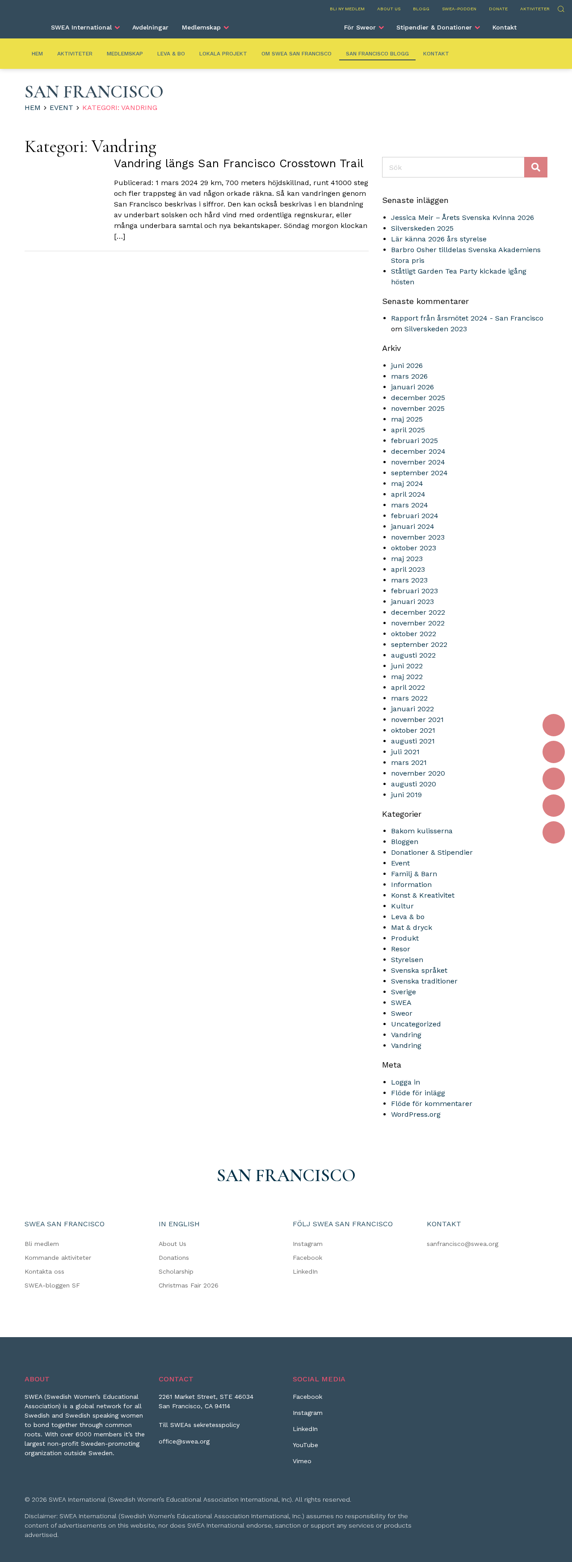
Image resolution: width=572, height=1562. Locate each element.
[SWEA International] (286, 23)
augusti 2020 (413, 784)
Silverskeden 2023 (435, 329)
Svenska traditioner (424, 981)
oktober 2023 (413, 548)
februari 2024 (414, 515)
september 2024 (419, 473)
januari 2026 (412, 387)
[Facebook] (554, 725)
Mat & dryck (411, 927)
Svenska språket (419, 970)
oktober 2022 (413, 633)
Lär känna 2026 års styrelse (439, 239)
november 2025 (418, 408)
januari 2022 (412, 709)
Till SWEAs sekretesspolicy (199, 1424)
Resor (400, 949)
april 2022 (408, 687)
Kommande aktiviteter (58, 1257)
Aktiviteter (535, 8)
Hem (37, 54)
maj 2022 (407, 676)
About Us (172, 1243)
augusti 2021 (413, 741)
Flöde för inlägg (418, 1093)
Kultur (402, 906)
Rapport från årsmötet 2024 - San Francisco (467, 318)
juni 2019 (406, 794)
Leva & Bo (171, 54)
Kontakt (504, 27)
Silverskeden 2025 (422, 228)
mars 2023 (409, 580)
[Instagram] (554, 752)
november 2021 (417, 719)
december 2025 (418, 397)
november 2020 (418, 773)
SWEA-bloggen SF (52, 1285)
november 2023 (418, 537)
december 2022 (418, 612)
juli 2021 (405, 751)
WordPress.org (416, 1114)
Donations (174, 1257)
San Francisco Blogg (377, 54)
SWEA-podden (459, 8)
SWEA (401, 1002)
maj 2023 (407, 558)
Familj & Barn (414, 874)
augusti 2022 (413, 655)
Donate (498, 8)
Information (411, 884)
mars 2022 (409, 698)
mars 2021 (409, 762)
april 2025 (408, 430)
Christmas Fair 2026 (189, 1285)
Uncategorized (416, 1024)
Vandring (406, 1034)
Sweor (401, 1013)
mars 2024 (409, 505)
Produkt (405, 938)
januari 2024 (412, 526)
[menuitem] (85, 27)
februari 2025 (414, 440)
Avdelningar (150, 27)
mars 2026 (409, 376)
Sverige (403, 992)
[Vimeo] (554, 832)
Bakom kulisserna (422, 831)
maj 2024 (407, 483)
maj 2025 (407, 419)
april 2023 (408, 569)
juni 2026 (407, 365)
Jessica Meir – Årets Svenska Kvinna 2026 (462, 217)
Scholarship (176, 1271)
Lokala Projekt (223, 54)
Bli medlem (42, 1243)
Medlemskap (201, 27)
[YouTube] (554, 805)
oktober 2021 (413, 730)
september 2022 (419, 644)
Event (61, 107)
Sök (560, 8)
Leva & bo (408, 916)
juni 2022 (407, 666)
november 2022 (418, 623)
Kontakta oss (44, 1271)
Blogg (421, 8)
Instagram (308, 1243)
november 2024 (418, 462)
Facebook (307, 1257)
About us (388, 8)
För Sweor (360, 27)
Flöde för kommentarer (431, 1103)
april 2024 (408, 494)
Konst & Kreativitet (422, 895)
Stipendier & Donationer (434, 27)
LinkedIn (305, 1271)
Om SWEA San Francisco (296, 54)
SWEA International (81, 27)
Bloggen (404, 841)
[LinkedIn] (554, 779)
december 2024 (418, 451)
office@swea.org (184, 1441)
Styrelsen (407, 959)
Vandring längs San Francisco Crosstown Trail (238, 163)
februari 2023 (414, 591)
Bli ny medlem (347, 8)
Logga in (405, 1082)
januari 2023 (412, 601)
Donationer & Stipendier (432, 852)
